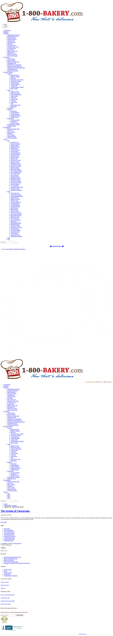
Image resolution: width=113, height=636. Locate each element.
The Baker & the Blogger (10, 575)
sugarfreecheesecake (9, 539)
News (5, 571)
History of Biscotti (9, 560)
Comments (4, 543)
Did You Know (17, 543)
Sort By (3, 545)
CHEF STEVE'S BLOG (6, 604)
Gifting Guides (8, 572)
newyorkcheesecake (9, 533)
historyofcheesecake (9, 531)
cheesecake (7, 528)
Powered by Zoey (83, 634)
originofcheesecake (9, 534)
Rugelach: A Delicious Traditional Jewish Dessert (17, 563)
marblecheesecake (8, 540)
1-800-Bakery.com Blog (10, 505)
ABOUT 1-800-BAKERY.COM (7, 594)
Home (5, 504)
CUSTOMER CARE (5, 598)
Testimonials (7, 574)
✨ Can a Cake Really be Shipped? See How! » (13, 249)
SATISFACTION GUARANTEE (8, 601)
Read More (4, 522)
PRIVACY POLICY (5, 585)
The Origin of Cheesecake (15, 510)
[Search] (17, 242)
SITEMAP (3, 588)
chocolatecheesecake (9, 537)
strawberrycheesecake (9, 536)
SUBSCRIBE (20, 615)
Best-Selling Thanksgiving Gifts (12, 557)
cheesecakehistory (8, 530)
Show (2, 550)
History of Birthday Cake (10, 558)
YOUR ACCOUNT (5, 582)
